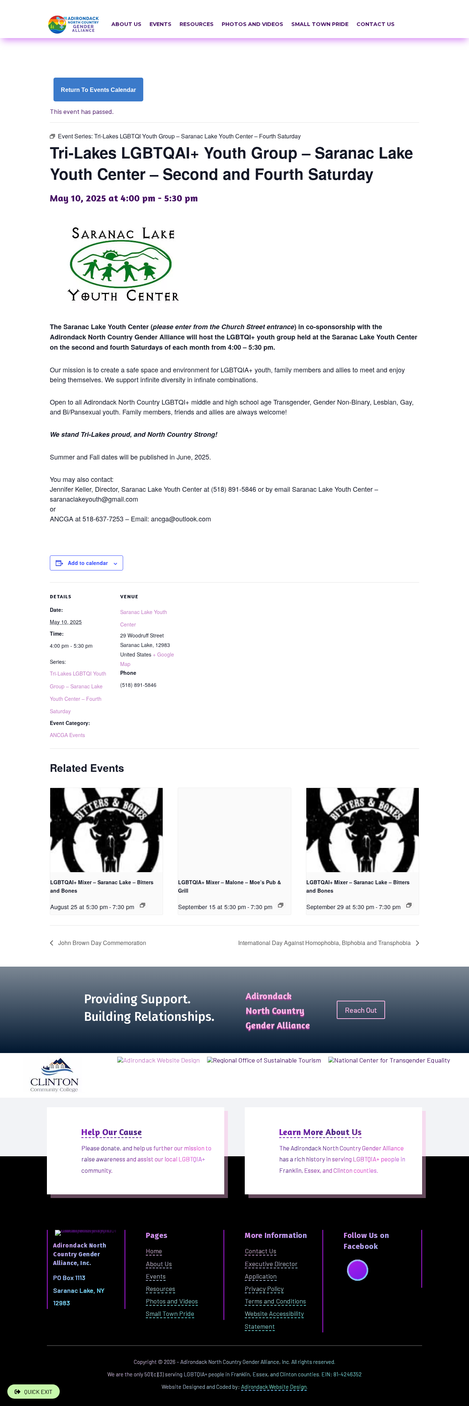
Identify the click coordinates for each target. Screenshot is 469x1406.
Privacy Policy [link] (264, 1288)
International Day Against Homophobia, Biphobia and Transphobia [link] (325, 942)
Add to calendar (88, 562)
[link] (98, 89)
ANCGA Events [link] (67, 735)
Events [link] (160, 24)
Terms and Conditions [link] (275, 1301)
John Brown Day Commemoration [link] (101, 942)
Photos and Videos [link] (252, 24)
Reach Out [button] (361, 1009)
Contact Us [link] (376, 24)
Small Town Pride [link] (319, 24)
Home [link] (154, 1251)
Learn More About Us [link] (320, 1132)
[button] (357, 1270)
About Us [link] (126, 24)
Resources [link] (197, 24)
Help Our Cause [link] (111, 1132)
